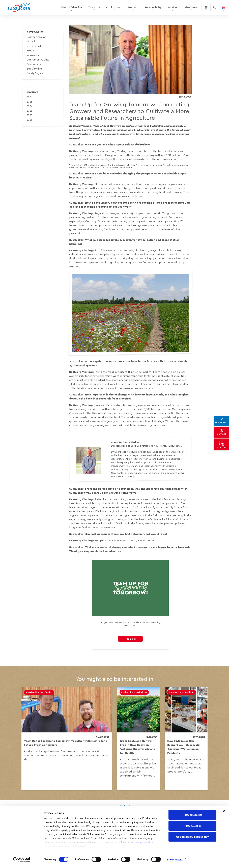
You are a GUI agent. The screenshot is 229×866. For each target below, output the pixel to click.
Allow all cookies (192, 814)
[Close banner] (224, 811)
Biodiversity (33, 64)
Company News (36, 37)
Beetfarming (34, 68)
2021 (29, 119)
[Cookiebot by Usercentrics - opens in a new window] (21, 859)
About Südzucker (71, 7)
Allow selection (193, 825)
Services (172, 7)
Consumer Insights (37, 59)
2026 (29, 97)
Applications (114, 7)
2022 (29, 115)
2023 (29, 110)
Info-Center (191, 7)
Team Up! (94, 7)
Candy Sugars (34, 73)
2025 (29, 101)
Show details (174, 859)
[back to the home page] (19, 7)
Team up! (130, 639)
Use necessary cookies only (192, 836)
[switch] (96, 859)
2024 (29, 106)
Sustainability (153, 7)
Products (133, 7)
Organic (31, 41)
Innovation (33, 55)
